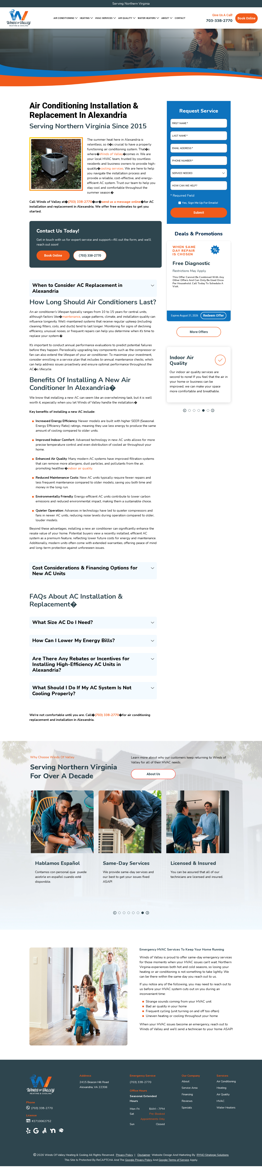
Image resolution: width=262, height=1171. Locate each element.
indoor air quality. (80, 468)
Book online (53, 255)
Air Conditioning (226, 1081)
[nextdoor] (53, 1131)
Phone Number (182, 160)
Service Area (189, 1088)
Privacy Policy (124, 1155)
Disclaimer (143, 1155)
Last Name (179, 135)
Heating (221, 1088)
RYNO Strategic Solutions (213, 1155)
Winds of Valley (111, 154)
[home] (61, 1131)
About (185, 1081)
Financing (187, 1094)
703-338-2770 (219, 20)
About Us (153, 774)
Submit (198, 212)
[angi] (44, 1131)
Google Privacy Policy (138, 1160)
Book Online (246, 18)
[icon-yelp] (28, 1131)
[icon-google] (36, 1131)
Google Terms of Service (174, 1160)
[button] (184, 411)
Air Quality (223, 1094)
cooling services (111, 168)
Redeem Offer (213, 315)
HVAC (220, 1101)
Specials (187, 1108)
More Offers (199, 332)
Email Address (182, 148)
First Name (180, 123)
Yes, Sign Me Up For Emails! (200, 203)
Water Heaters (226, 1108)
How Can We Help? (184, 185)
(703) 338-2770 (80, 202)
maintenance (71, 316)
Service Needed (182, 173)
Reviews (187, 1101)
